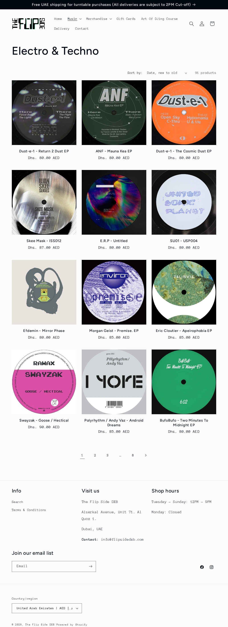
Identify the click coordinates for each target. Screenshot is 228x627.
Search (17, 502)
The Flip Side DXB (40, 624)
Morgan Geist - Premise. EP (114, 331)
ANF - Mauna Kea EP (114, 151)
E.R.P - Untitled (114, 241)
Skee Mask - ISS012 (43, 241)
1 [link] (82, 455)
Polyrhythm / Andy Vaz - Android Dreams (114, 422)
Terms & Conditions (29, 510)
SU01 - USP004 (184, 241)
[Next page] (145, 455)
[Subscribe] (90, 566)
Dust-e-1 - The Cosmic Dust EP (184, 151)
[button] (74, 19)
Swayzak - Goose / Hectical (44, 420)
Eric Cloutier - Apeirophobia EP (184, 331)
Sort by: (135, 72)
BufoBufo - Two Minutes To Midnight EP (184, 422)
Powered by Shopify (72, 624)
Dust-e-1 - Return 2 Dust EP (44, 151)
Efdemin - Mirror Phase (44, 331)
